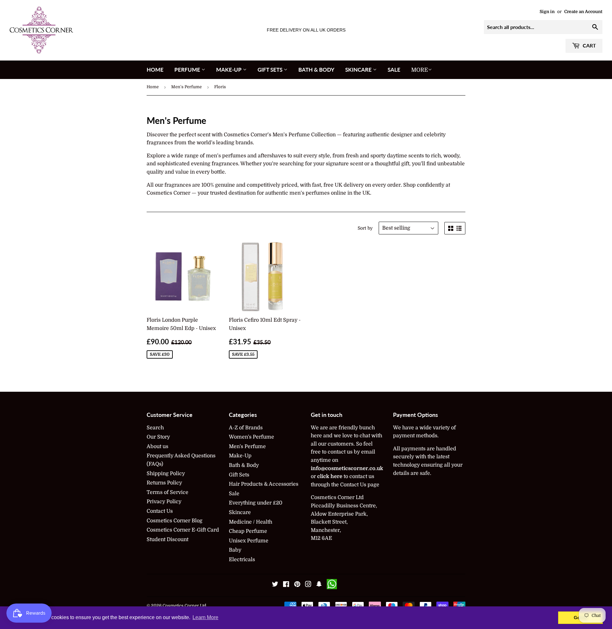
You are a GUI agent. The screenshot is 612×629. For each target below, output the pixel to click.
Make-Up (229, 69)
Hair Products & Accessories (263, 484)
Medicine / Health (250, 522)
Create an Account (583, 11)
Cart (588, 45)
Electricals (242, 559)
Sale (394, 69)
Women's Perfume (251, 437)
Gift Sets (271, 69)
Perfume (187, 69)
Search (155, 428)
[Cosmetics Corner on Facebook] (286, 585)
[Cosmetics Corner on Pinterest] (297, 585)
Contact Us (160, 511)
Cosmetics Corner (181, 605)
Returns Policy (164, 483)
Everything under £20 (255, 503)
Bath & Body (316, 69)
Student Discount (167, 539)
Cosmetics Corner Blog (174, 521)
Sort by (365, 228)
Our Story (158, 437)
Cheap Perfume (248, 531)
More (419, 70)
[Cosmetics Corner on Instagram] (308, 585)
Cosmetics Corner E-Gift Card (183, 530)
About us (157, 446)
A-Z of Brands (246, 428)
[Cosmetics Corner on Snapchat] (319, 585)
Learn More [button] (205, 617)
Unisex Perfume (248, 541)
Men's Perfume (186, 86)
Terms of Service (167, 492)
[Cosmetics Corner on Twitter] (275, 585)
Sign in (547, 11)
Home (155, 69)
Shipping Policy (166, 473)
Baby (235, 550)
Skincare (359, 69)
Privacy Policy (164, 501)
